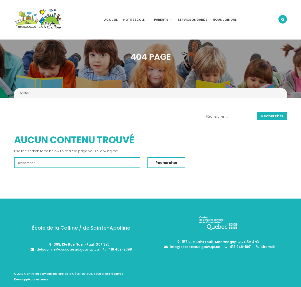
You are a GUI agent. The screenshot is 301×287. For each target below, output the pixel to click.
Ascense (42, 279)
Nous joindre (225, 19)
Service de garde (192, 19)
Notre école (134, 19)
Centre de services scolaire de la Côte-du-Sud (58, 274)
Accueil (111, 19)
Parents (161, 19)
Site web (268, 246)
